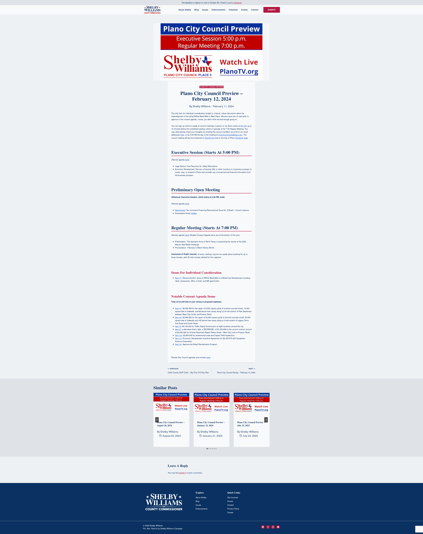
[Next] (266, 419)
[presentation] (171, 405)
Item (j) (178, 329)
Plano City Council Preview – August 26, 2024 (171, 424)
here (182, 134)
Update (194, 213)
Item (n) (178, 338)
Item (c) (178, 308)
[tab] (207, 448)
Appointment (180, 210)
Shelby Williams (202, 106)
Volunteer (233, 9)
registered (237, 2)
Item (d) (178, 317)
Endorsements (218, 9)
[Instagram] (273, 527)
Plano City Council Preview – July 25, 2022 (251, 424)
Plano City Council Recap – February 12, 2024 (236, 371)
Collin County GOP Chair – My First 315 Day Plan (188, 371)
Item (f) (178, 326)
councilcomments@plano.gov (230, 134)
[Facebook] (263, 527)
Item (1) (178, 277)
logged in (182, 472)
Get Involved (232, 497)
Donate (272, 10)
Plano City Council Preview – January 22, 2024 (211, 424)
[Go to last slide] (157, 419)
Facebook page (241, 137)
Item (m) (178, 335)
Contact (254, 9)
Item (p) (178, 344)
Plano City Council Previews (211, 87)
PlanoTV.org (209, 137)
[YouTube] (278, 527)
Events (244, 9)
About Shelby (184, 9)
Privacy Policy (233, 508)
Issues (205, 9)
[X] (268, 527)
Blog (196, 9)
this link (243, 125)
